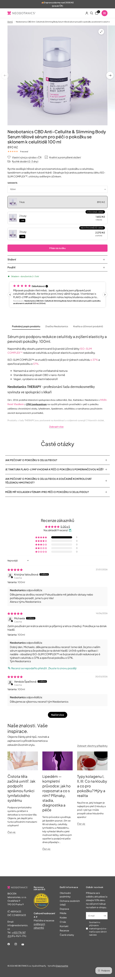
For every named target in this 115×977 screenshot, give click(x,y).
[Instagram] (18, 944)
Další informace (69, 887)
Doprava (64, 908)
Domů (10, 22)
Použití (11, 267)
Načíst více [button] (57, 714)
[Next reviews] (105, 295)
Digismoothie (62, 966)
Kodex (63, 917)
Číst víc (11, 832)
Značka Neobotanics (56, 326)
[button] (57, 202)
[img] (15, 569)
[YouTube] (25, 944)
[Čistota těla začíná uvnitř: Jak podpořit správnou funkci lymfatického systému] (22, 760)
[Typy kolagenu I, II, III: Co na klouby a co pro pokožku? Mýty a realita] (92, 760)
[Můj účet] (86, 13)
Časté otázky (67, 934)
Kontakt (64, 926)
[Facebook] (10, 944)
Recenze (64, 930)
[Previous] (5, 75)
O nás (63, 921)
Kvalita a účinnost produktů (88, 326)
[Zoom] (101, 32)
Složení (11, 259)
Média (63, 913)
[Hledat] (91, 13)
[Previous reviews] (10, 295)
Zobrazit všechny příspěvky (92, 745)
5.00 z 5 (65, 526)
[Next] (110, 75)
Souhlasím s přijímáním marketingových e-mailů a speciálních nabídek (98, 928)
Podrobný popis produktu (26, 326)
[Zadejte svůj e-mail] (105, 915)
